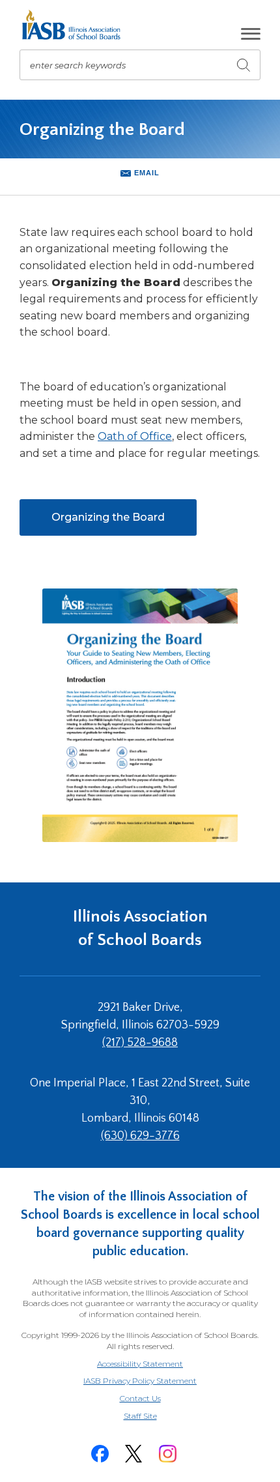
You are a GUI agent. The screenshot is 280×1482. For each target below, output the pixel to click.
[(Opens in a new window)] (140, 714)
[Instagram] (167, 1453)
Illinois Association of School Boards (140, 928)
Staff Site (156, 1416)
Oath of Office (135, 436)
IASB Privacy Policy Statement (140, 1381)
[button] (250, 34)
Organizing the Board (124, 523)
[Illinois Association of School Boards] (76, 25)
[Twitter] (133, 1453)
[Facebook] (99, 1453)
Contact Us (140, 1398)
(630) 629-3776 (140, 1135)
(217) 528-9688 (140, 1042)
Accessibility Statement (140, 1364)
